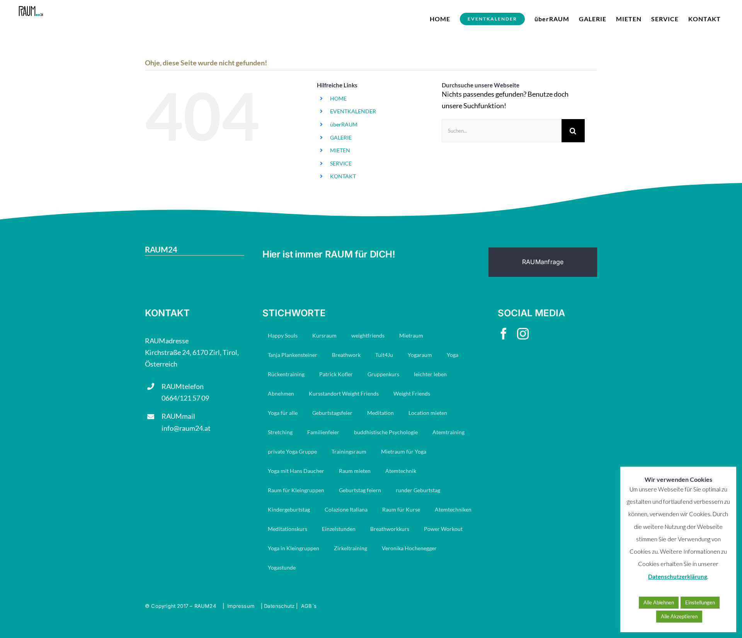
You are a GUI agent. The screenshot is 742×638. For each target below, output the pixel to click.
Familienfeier (323, 432)
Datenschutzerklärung (677, 576)
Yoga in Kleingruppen (293, 548)
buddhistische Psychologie (386, 432)
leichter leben (430, 374)
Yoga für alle (283, 412)
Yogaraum (420, 354)
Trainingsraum (349, 451)
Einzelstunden (339, 528)
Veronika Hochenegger (409, 548)
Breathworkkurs (389, 528)
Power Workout (443, 528)
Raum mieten (355, 470)
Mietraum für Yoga (403, 451)
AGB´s (309, 606)
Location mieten (427, 412)
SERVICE (341, 163)
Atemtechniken (453, 509)
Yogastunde (282, 567)
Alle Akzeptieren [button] (679, 616)
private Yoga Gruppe (292, 451)
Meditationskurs (287, 528)
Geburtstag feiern (360, 490)
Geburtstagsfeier (332, 412)
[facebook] (503, 333)
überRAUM (343, 124)
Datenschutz (279, 606)
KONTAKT (343, 176)
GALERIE (341, 137)
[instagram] (523, 333)
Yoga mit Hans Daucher (296, 470)
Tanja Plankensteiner (292, 354)
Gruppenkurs (383, 374)
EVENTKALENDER (353, 111)
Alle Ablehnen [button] (658, 602)
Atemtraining (448, 432)
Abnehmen (281, 393)
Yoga (452, 354)
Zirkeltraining (350, 548)
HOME (338, 98)
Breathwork (346, 354)
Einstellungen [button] (700, 602)
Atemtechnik (400, 470)
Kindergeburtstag (289, 509)
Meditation (380, 412)
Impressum (240, 606)
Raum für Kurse (401, 509)
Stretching (280, 432)
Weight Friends (411, 393)
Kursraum (324, 335)
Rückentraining (286, 374)
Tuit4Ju (384, 354)
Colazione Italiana (346, 509)
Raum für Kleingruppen (296, 490)
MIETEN (340, 150)
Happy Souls (283, 335)
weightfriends (368, 335)
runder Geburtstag (418, 490)
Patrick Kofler (336, 374)
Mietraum (411, 335)
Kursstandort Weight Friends (344, 393)
